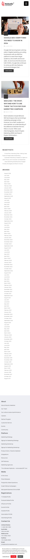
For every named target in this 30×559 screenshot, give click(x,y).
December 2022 (8, 264)
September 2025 (8, 196)
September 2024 (8, 221)
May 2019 (6, 347)
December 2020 (8, 314)
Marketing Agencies (7, 465)
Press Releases (5, 479)
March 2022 (7, 283)
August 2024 (7, 223)
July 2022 (6, 275)
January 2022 (7, 287)
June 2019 (6, 345)
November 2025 (8, 192)
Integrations (4, 454)
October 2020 (8, 318)
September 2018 (8, 364)
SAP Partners (5, 461)
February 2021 (8, 310)
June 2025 (7, 202)
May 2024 (6, 229)
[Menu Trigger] (26, 3)
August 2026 (7, 173)
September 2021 (8, 295)
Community (4, 430)
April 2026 (6, 181)
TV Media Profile (6, 497)
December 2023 (8, 239)
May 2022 (6, 279)
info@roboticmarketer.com (9, 544)
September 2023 (8, 246)
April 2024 (6, 231)
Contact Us (5, 521)
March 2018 (7, 368)
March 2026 (7, 183)
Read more (9, 70)
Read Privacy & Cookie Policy (18, 553)
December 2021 (8, 289)
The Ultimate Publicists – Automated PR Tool (14, 468)
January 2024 (7, 237)
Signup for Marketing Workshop (10, 447)
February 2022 (8, 285)
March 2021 (7, 308)
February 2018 (8, 370)
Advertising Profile (6, 518)
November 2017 (8, 374)
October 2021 (7, 293)
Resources (4, 458)
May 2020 (6, 329)
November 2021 (8, 291)
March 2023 (7, 258)
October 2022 (8, 268)
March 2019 (7, 351)
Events (3, 426)
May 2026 (6, 179)
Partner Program (6, 419)
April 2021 (6, 306)
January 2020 (7, 337)
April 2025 (6, 206)
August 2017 (7, 378)
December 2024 (8, 215)
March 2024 (7, 233)
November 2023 (8, 241)
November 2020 (8, 316)
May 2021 (6, 304)
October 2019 (7, 341)
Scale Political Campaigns (8, 486)
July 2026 (6, 175)
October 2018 (7, 362)
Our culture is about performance (11, 412)
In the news (4, 475)
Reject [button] (20, 556)
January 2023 (7, 262)
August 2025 (7, 198)
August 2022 (7, 273)
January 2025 (7, 212)
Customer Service (6, 423)
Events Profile (5, 507)
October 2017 (7, 376)
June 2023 (7, 252)
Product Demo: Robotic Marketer (10, 451)
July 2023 (6, 250)
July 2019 (6, 343)
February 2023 (8, 260)
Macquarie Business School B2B (10, 489)
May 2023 (6, 254)
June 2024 (7, 227)
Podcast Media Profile (7, 500)
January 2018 (7, 372)
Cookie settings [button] (5, 556)
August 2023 (7, 248)
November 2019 (8, 339)
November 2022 (8, 266)
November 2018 (8, 360)
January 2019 (7, 355)
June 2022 (7, 277)
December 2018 (8, 358)
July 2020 (6, 324)
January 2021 (7, 312)
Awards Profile (5, 511)
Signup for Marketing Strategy (9, 440)
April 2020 (6, 331)
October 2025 (8, 194)
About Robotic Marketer (8, 405)
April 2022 (6, 281)
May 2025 (6, 204)
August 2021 (7, 297)
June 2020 (7, 326)
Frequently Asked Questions (9, 482)
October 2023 (8, 244)
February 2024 (8, 235)
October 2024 (8, 219)
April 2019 (6, 349)
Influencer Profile (6, 504)
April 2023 (6, 256)
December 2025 (8, 190)
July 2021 (6, 300)
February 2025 (8, 210)
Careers (3, 416)
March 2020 (7, 333)
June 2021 (6, 302)
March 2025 (7, 208)
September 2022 (8, 271)
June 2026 (7, 177)
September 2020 (8, 320)
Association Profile (6, 514)
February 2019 (8, 353)
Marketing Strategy (6, 437)
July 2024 (6, 225)
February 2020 (8, 335)
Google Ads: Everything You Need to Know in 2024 (15, 40)
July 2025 (6, 200)
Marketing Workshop (7, 444)
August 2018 (7, 366)
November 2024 (8, 217)
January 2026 (7, 188)
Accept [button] (13, 556)
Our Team (4, 409)
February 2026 (8, 186)
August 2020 (7, 322)
